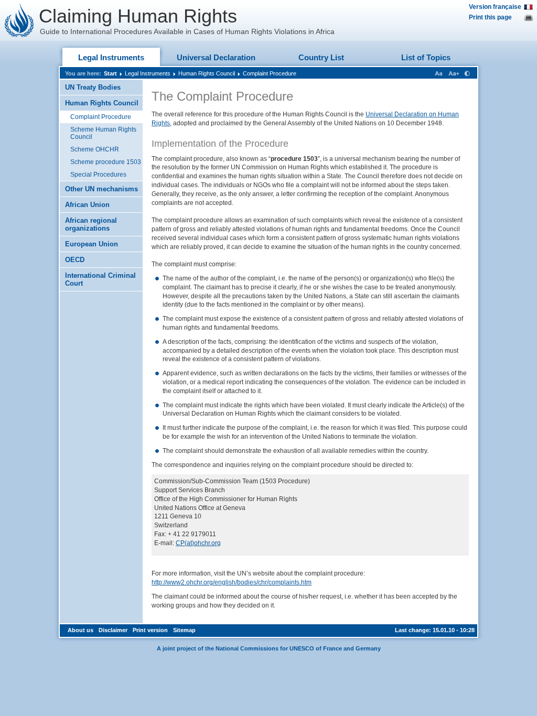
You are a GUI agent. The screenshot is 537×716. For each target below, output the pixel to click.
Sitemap (184, 630)
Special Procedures (98, 174)
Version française (495, 6)
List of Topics (425, 57)
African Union (87, 205)
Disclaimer (113, 630)
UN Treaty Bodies (93, 87)
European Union (91, 244)
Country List (321, 57)
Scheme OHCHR (94, 149)
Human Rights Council (206, 73)
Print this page (490, 17)
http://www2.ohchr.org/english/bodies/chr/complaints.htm (232, 582)
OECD (74, 260)
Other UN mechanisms (101, 189)
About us (80, 630)
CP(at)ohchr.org (198, 543)
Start (110, 73)
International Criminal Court (100, 279)
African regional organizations (91, 224)
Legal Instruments (111, 57)
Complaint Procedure (269, 73)
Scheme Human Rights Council (103, 133)
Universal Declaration (216, 57)
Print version (150, 630)
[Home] (19, 20)
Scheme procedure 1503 (105, 162)
